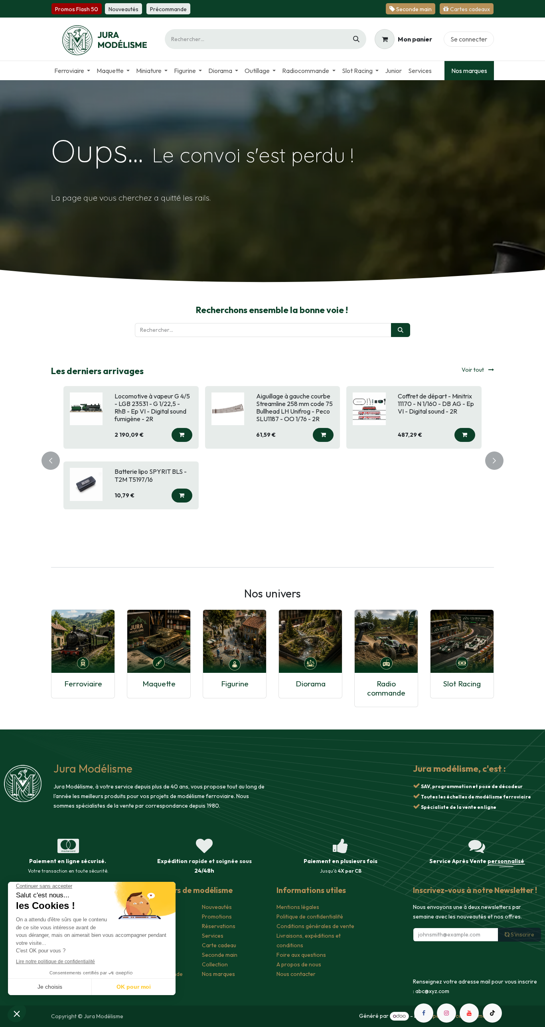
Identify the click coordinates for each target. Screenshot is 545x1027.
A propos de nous (298, 964)
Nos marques (469, 71)
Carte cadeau (219, 945)
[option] (272, 459)
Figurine (235, 683)
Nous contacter (296, 974)
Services (212, 935)
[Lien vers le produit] (83, 641)
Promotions (217, 916)
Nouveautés (217, 907)
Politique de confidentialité (309, 916)
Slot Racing (462, 683)
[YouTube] (469, 1013)
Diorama (311, 683)
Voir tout (473, 369)
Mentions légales (297, 907)
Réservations (218, 926)
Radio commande (386, 688)
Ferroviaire (83, 683)
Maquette (159, 683)
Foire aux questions (301, 954)
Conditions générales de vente (315, 926)
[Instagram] (446, 1013)
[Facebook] (423, 1013)
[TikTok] (492, 1013)
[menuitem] (72, 71)
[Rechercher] (356, 39)
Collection (215, 964)
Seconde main (219, 954)
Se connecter (468, 39)
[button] (182, 435)
